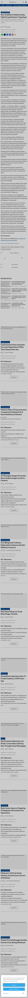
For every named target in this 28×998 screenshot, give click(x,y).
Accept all (14, 985)
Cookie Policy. (15, 981)
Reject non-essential (14, 989)
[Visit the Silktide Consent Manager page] (23, 993)
